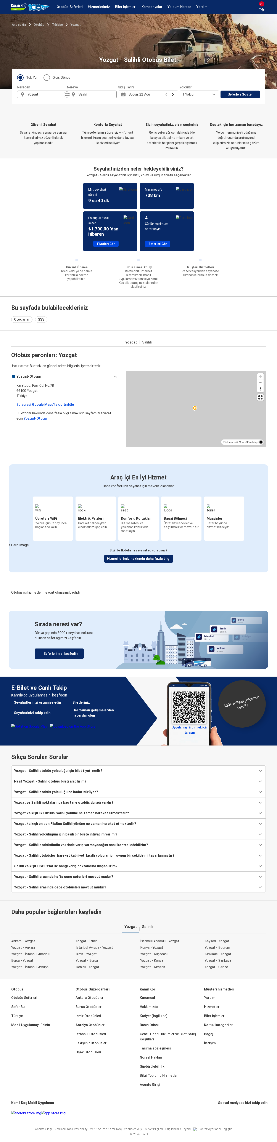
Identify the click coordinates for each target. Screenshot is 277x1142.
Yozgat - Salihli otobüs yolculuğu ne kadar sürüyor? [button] (56, 792)
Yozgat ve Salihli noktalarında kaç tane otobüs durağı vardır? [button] (63, 802)
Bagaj (208, 1034)
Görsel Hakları (151, 1057)
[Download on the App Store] (53, 1113)
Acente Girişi (150, 1085)
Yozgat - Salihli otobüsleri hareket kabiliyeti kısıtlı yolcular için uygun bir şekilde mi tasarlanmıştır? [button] (94, 855)
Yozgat (76, 24)
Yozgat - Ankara (23, 948)
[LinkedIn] (222, 1113)
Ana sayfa (19, 24)
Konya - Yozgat (151, 948)
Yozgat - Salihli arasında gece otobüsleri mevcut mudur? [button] (60, 887)
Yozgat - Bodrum (217, 948)
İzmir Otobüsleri (88, 1016)
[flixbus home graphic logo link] (30, 7)
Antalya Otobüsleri (90, 1025)
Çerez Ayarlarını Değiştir (216, 1129)
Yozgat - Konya (151, 960)
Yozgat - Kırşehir (152, 967)
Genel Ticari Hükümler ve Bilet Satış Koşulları (168, 1036)
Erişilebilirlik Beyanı (178, 1129)
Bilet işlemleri (214, 1016)
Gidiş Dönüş (61, 77)
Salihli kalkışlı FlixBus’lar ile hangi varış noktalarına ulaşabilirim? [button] (66, 866)
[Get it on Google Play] (26, 1113)
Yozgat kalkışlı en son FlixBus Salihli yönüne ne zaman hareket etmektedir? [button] (75, 824)
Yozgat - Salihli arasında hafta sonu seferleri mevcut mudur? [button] (63, 877)
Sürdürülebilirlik (152, 1066)
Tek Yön (32, 77)
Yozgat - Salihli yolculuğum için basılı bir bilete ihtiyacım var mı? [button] (65, 834)
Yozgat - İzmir (86, 941)
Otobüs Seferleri (24, 998)
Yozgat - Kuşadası (153, 954)
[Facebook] (218, 1113)
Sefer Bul (18, 1007)
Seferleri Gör (157, 244)
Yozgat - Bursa (87, 960)
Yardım (209, 998)
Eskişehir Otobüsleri (91, 1043)
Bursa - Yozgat (22, 960)
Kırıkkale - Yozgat (218, 954)
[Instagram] (220, 1113)
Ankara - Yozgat (23, 941)
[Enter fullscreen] (260, 397)
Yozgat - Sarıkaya (218, 960)
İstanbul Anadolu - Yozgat (159, 941)
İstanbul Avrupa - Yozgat (94, 948)
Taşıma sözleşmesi (155, 1048)
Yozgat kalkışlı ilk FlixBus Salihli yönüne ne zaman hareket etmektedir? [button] (71, 813)
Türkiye (57, 24)
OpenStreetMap (248, 442)
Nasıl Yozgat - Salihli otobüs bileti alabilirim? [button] (50, 781)
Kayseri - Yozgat (217, 941)
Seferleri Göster (240, 94)
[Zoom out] (260, 383)
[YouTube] (221, 1113)
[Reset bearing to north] (260, 389)
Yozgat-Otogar (36, 418)
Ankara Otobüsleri (90, 998)
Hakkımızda (149, 1007)
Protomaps (229, 442)
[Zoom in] (260, 376)
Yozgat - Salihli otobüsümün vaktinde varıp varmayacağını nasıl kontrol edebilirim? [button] (81, 845)
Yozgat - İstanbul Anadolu (30, 954)
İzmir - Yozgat (86, 954)
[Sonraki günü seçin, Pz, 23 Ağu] (173, 94)
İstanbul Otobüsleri (91, 1034)
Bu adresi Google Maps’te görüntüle (45, 404)
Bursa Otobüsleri (89, 1007)
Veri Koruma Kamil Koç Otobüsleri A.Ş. (116, 1129)
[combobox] (46, 94)
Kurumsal (147, 998)
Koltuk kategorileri (219, 1025)
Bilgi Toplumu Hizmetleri (159, 1075)
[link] (138, 640)
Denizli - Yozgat (87, 967)
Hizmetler (211, 1007)
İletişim (210, 1043)
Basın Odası (149, 1025)
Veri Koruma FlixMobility (71, 1129)
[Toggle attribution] (261, 442)
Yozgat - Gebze (216, 967)
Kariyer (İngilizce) (153, 1016)
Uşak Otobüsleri (88, 1052)
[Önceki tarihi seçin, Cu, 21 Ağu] (166, 94)
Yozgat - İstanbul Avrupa (29, 967)
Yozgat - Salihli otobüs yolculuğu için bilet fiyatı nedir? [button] (58, 771)
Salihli (147, 342)
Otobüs (39, 24)
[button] (66, 376)
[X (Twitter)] (223, 1113)
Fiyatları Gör (106, 244)
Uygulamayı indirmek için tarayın (190, 729)
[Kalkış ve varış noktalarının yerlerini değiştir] (67, 94)
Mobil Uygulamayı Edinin (30, 1025)
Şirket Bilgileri (154, 1129)
